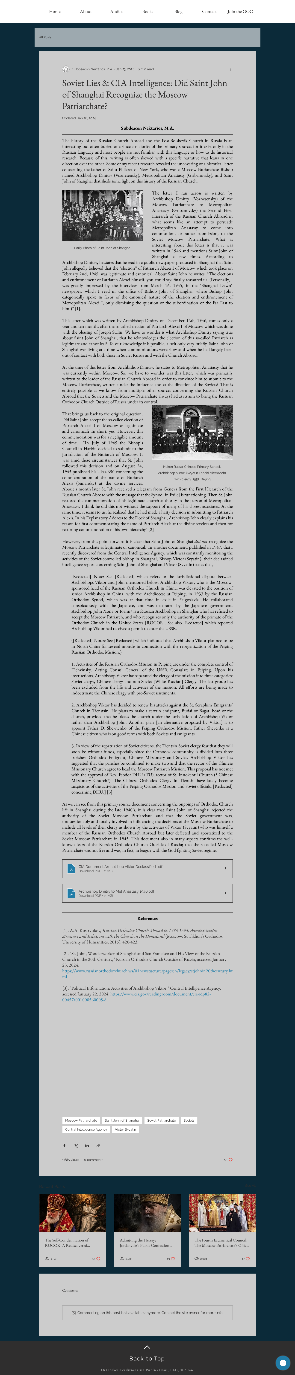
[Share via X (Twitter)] (76, 1145)
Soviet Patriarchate (161, 1120)
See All (250, 1185)
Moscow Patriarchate (81, 1120)
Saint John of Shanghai (122, 1120)
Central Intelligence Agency (86, 1129)
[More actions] (230, 69)
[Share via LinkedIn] (87, 1145)
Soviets (189, 1120)
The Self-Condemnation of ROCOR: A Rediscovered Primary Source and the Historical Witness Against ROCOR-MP (72, 1242)
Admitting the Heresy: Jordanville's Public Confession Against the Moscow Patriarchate (146, 1242)
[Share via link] (98, 1145)
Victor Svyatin (125, 1129)
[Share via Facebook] (64, 1145)
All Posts (45, 37)
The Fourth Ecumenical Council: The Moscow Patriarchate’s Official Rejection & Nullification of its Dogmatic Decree (222, 1242)
